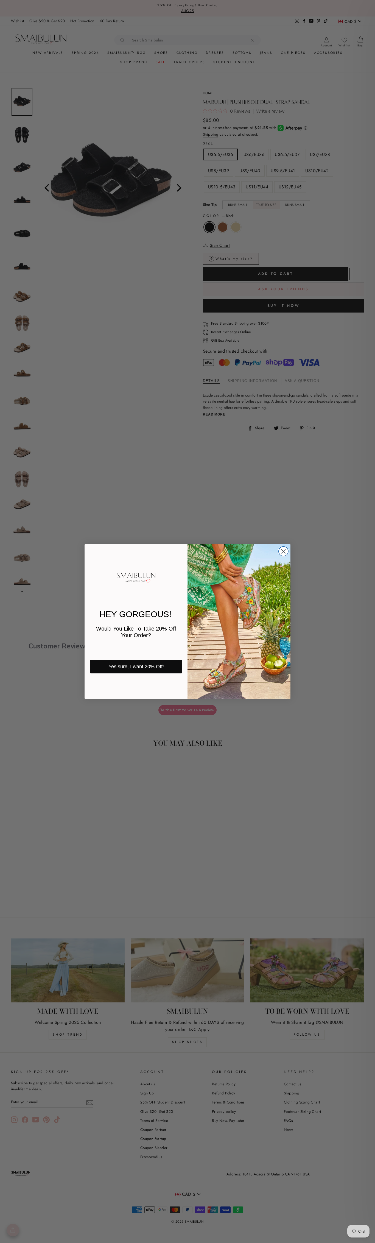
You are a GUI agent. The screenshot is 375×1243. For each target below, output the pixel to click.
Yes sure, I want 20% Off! (136, 666)
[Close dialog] (283, 551)
